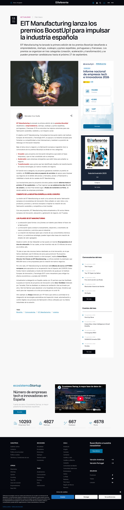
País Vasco (66, 482)
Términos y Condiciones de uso (19, 457)
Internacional (41, 485)
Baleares (65, 479)
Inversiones (40, 460)
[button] (120, 492)
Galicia (65, 474)
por (112, 2)
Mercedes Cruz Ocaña (32, 116)
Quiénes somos (14, 446)
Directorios (13, 469)
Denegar (86, 497)
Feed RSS (13, 488)
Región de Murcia (68, 485)
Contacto (13, 449)
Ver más (89, 299)
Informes (13, 472)
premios (56, 312)
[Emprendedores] (97, 3)
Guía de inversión (15, 483)
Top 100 (12, 480)
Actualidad (40, 446)
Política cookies (7, 506)
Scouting (13, 477)
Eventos (39, 480)
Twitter (92, 479)
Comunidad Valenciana (70, 468)
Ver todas (97, 187)
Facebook (93, 475)
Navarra (65, 487)
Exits (38, 483)
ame (108, 2)
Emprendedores (15, 485)
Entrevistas (40, 452)
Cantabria (66, 455)
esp (104, 2)
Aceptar (62, 497)
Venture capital (41, 457)
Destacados (40, 477)
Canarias (66, 452)
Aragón (65, 449)
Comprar (97, 182)
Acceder (19, 412)
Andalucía (66, 446)
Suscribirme (96, 451)
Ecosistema (40, 449)
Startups (39, 455)
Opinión (12, 474)
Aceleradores (41, 472)
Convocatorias (30, 312)
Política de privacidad (17, 506)
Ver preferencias (110, 497)
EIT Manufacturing (44, 312)
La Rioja (65, 476)
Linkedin (92, 482)
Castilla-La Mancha (69, 460)
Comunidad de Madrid (70, 465)
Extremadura (67, 471)
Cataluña (66, 463)
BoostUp (19, 312)
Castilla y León (67, 457)
